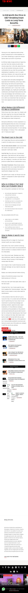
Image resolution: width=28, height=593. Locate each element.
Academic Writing (7, 575)
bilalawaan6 (12, 341)
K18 (10, 328)
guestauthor (19, 397)
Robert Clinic (12, 373)
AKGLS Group (12, 589)
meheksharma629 (16, 25)
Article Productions (14, 590)
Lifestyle (13, 330)
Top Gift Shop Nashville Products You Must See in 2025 (17, 386)
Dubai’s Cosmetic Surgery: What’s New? (20, 395)
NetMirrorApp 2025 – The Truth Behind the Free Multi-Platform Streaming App (16, 338)
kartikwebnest (12, 348)
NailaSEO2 (11, 380)
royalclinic (11, 362)
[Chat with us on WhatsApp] (3, 589)
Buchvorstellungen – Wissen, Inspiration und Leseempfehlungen (10, 584)
